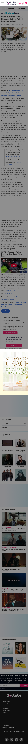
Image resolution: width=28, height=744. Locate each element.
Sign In (21, 3)
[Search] (26, 3)
